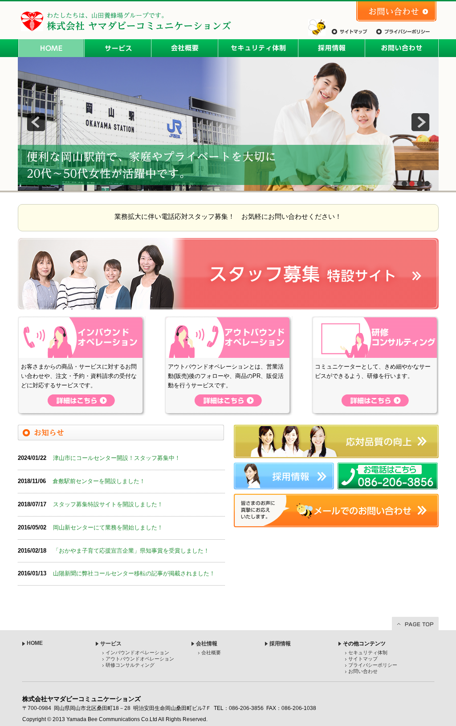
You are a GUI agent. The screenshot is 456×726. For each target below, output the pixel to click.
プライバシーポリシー (403, 32)
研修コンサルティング (130, 665)
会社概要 (184, 48)
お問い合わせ (396, 11)
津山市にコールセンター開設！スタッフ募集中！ (116, 458)
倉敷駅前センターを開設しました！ (99, 481)
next (420, 122)
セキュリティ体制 (258, 48)
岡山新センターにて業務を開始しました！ (108, 527)
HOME (51, 48)
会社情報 (206, 643)
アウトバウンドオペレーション (140, 658)
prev (36, 122)
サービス (118, 48)
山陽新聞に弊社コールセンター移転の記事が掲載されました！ (134, 573)
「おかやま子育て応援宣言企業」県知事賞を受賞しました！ (131, 550)
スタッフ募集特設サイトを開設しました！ (108, 504)
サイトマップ (349, 32)
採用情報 (331, 48)
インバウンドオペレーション (137, 652)
